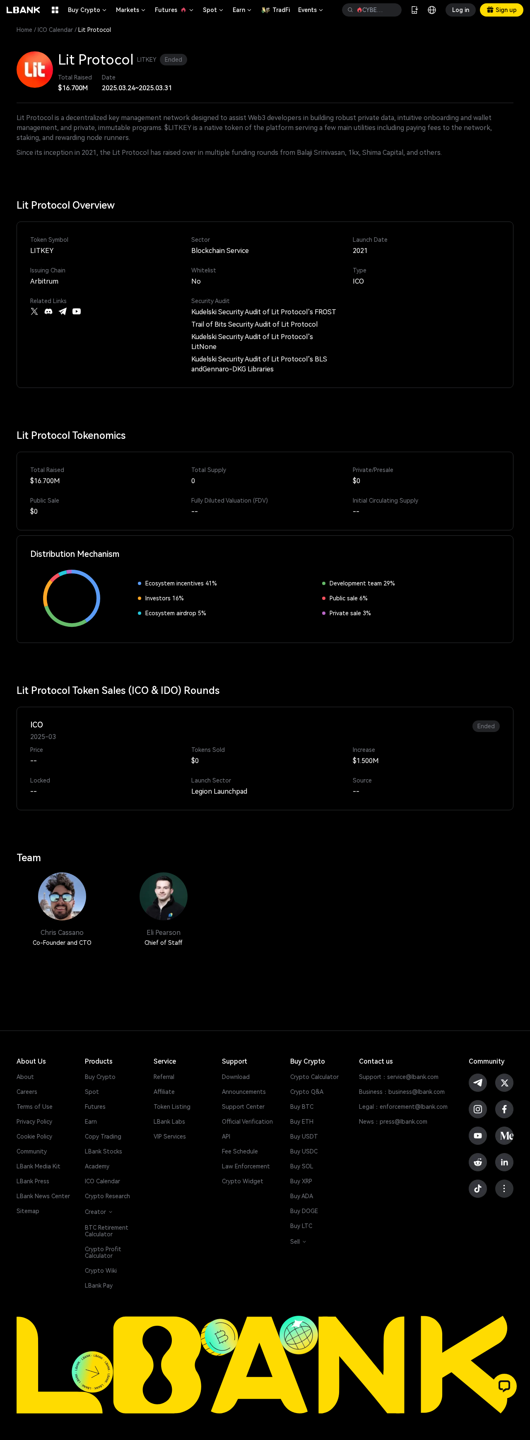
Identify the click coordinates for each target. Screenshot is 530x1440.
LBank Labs (169, 1121)
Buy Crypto (88, 10)
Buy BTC (301, 1106)
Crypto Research (107, 1196)
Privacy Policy (34, 1121)
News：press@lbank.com (393, 1121)
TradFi (281, 10)
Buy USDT (304, 1136)
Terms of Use (35, 1106)
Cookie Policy (34, 1136)
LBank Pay (99, 1285)
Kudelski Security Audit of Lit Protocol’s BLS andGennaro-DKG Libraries (259, 364)
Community (32, 1151)
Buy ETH (301, 1121)
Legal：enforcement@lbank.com (403, 1106)
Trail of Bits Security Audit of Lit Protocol (254, 324)
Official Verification (247, 1121)
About (25, 1077)
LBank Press (33, 1181)
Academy (97, 1166)
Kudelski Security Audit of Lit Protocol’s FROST (263, 312)
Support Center (243, 1106)
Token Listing (172, 1106)
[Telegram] (62, 311)
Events (311, 10)
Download (236, 1077)
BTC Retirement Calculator (106, 1231)
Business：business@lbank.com (402, 1091)
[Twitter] (34, 311)
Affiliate (164, 1091)
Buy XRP (301, 1181)
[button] (504, 1386)
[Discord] (48, 311)
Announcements (244, 1091)
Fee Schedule (240, 1151)
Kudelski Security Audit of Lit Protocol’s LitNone (252, 342)
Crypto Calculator (314, 1077)
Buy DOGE (304, 1211)
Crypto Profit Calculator (103, 1252)
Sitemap (28, 1211)
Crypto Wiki (101, 1270)
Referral (164, 1077)
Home (24, 29)
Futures (175, 10)
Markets (131, 10)
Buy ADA (301, 1196)
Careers (27, 1091)
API (226, 1136)
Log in (460, 10)
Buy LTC (301, 1226)
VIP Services (170, 1136)
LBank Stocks (103, 1151)
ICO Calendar (55, 29)
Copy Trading (103, 1136)
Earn (243, 10)
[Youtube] (76, 311)
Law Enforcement (246, 1166)
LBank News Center (43, 1196)
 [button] (350, 10)
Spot (213, 10)
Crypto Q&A (306, 1091)
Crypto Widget (242, 1181)
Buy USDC (304, 1151)
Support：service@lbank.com (398, 1077)
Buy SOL (301, 1166)
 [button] (392, 10)
